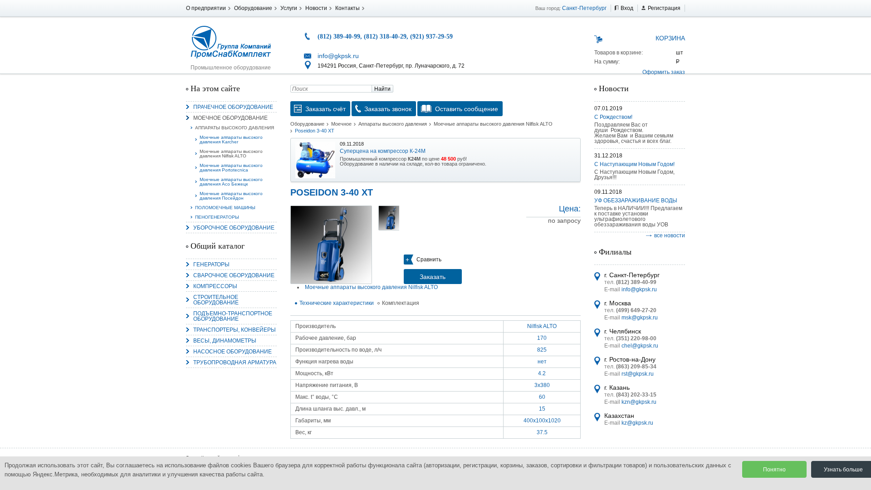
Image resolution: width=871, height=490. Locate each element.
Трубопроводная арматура (234, 362)
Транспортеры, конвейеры (234, 330)
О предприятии (206, 8)
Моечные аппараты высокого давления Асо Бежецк (231, 181)
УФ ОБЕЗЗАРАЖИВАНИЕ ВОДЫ (635, 200)
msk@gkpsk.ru (639, 317)
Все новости (669, 235)
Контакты (347, 8)
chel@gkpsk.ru (639, 346)
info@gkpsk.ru (338, 55)
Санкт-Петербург (584, 8)
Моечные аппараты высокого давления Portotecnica (231, 167)
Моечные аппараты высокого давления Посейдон (231, 196)
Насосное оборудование (232, 351)
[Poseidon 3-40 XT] (331, 245)
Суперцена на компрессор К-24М (383, 151)
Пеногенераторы (217, 217)
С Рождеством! (613, 117)
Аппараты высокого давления (234, 127)
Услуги (288, 8)
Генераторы (211, 264)
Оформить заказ (663, 72)
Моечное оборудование (230, 118)
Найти (382, 89)
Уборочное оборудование (233, 228)
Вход (627, 8)
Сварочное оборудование (233, 275)
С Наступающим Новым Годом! (634, 164)
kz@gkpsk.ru (637, 423)
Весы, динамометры (224, 341)
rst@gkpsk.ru (637, 374)
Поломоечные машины (225, 207)
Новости (316, 8)
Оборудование (253, 8)
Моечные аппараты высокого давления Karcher (231, 139)
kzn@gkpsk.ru (638, 402)
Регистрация (664, 8)
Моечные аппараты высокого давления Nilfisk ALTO (231, 153)
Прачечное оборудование (233, 107)
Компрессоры (215, 286)
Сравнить (428, 259)
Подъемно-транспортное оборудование (232, 316)
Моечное (341, 124)
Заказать (432, 276)
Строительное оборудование (216, 300)
